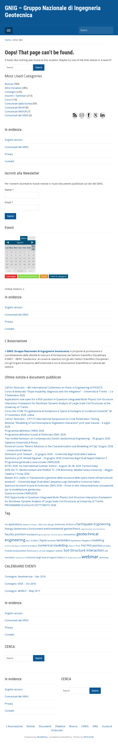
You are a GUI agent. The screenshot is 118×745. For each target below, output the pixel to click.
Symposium (20, 558)
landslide (51, 540)
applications (15, 524)
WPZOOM (88, 737)
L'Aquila (42, 540)
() (38, 351)
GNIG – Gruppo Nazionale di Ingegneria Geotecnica (52, 11)
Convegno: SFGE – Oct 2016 (20, 583)
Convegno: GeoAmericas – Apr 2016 (25, 576)
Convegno (11, 276)
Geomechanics (57, 535)
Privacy (9, 154)
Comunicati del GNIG (16, 147)
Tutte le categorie (58, 276)
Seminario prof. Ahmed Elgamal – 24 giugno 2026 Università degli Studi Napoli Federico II (56, 458)
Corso (44, 276)
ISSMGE (34, 540)
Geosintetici (70, 534)
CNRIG (85, 726)
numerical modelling (53, 545)
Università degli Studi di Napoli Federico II (46, 557)
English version (13, 140)
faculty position (15, 534)
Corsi (8, 99)
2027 (31, 270)
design (51, 524)
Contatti (9, 161)
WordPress (42, 737)
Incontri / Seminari (15, 95)
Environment (36, 528)
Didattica (60, 726)
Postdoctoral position (15, 550)
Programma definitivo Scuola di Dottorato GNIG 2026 (35, 434)
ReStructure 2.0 (34, 551)
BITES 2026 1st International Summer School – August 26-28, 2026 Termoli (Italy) (51, 466)
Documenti (45, 726)
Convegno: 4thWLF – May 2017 (22, 591)
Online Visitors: (14, 289)
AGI (6, 524)
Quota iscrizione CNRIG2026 (21, 493)
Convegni (10, 92)
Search (109, 30)
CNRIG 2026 (42, 525)
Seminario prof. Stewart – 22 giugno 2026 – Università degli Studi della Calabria (50, 454)
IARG (28, 540)
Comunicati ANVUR (16, 111)
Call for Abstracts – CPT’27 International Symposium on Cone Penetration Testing (52, 419)
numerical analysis (28, 546)
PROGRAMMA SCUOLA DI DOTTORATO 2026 (30, 505)
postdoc (107, 545)
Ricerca (73, 726)
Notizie (9, 84)
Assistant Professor (30, 525)
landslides (63, 540)
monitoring (9, 546)
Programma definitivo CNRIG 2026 (24, 430)
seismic (59, 550)
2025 (9, 270)
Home (8, 39)
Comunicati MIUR (15, 107)
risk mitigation (48, 550)
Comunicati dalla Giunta (18, 103)
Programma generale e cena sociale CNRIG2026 (32, 462)
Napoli (17, 546)
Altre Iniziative (13, 88)
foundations (32, 534)
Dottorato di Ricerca (65, 524)
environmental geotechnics (62, 528)
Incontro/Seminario (28, 276)
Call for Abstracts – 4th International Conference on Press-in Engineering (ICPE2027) (53, 387)
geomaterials (44, 534)
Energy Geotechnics (16, 528)
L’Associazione (14, 726)
